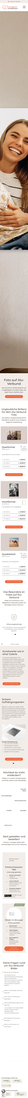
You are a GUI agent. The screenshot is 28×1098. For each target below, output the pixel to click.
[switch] (3, 1096)
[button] (12, 634)
